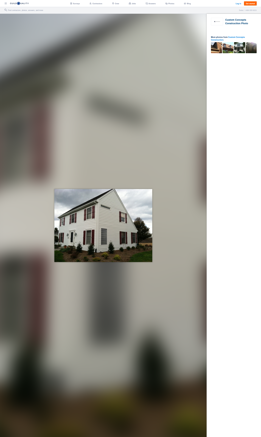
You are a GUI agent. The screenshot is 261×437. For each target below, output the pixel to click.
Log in (238, 3)
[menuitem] (75, 3)
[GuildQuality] (19, 3)
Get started (250, 3)
